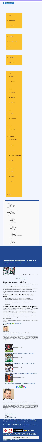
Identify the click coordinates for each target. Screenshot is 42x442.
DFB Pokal (13, 102)
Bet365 (12, 171)
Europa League (11, 57)
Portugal (10, 125)
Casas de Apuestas (12, 237)
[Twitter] (18, 387)
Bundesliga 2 (13, 97)
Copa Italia (13, 81)
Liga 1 (12, 113)
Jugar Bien (23, 437)
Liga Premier (11, 36)
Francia (10, 225)
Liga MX (13, 233)
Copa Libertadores (14, 139)
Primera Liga (13, 129)
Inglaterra (8, 33)
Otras (8, 215)
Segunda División (12, 20)
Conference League (12, 62)
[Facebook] (16, 387)
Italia (10, 73)
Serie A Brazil (13, 150)
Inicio (8, 6)
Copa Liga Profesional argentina (16, 155)
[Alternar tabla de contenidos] (25, 279)
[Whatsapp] (20, 387)
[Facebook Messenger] (25, 387)
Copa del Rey (11, 25)
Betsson (12, 176)
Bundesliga (13, 92)
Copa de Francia (13, 118)
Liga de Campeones (10, 54)
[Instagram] (24, 387)
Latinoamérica (11, 136)
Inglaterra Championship (13, 41)
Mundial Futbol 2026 (16, 377)
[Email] (22, 387)
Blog (10, 194)
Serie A (12, 76)
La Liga (10, 15)
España (8, 203)
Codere (12, 181)
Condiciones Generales (16, 437)
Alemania (11, 220)
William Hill (13, 242)
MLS (12, 160)
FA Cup (10, 46)
